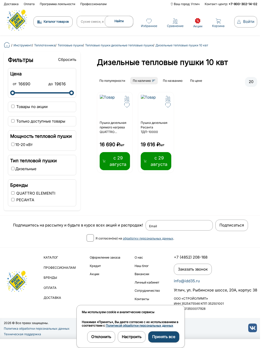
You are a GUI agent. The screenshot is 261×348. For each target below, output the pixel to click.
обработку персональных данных (148, 238)
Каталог (51, 257)
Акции (94, 274)
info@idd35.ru (187, 280)
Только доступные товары (40, 121)
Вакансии (142, 274)
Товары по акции (31, 106)
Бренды (50, 277)
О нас (139, 257)
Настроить (131, 336)
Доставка (11, 4)
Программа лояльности (57, 4)
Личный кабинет (147, 282)
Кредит (95, 266)
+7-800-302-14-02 (243, 4)
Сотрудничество (147, 290)
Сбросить (67, 59)
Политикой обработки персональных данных (139, 325)
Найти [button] (119, 21)
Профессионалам (93, 4)
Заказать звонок (193, 269)
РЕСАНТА (24, 199)
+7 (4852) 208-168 (190, 257)
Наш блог (142, 266)
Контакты (142, 299)
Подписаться (231, 225)
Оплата (29, 4)
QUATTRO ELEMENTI (35, 193)
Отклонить (101, 336)
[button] (127, 98)
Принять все (163, 336)
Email (153, 226)
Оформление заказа (105, 257)
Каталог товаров (56, 21)
